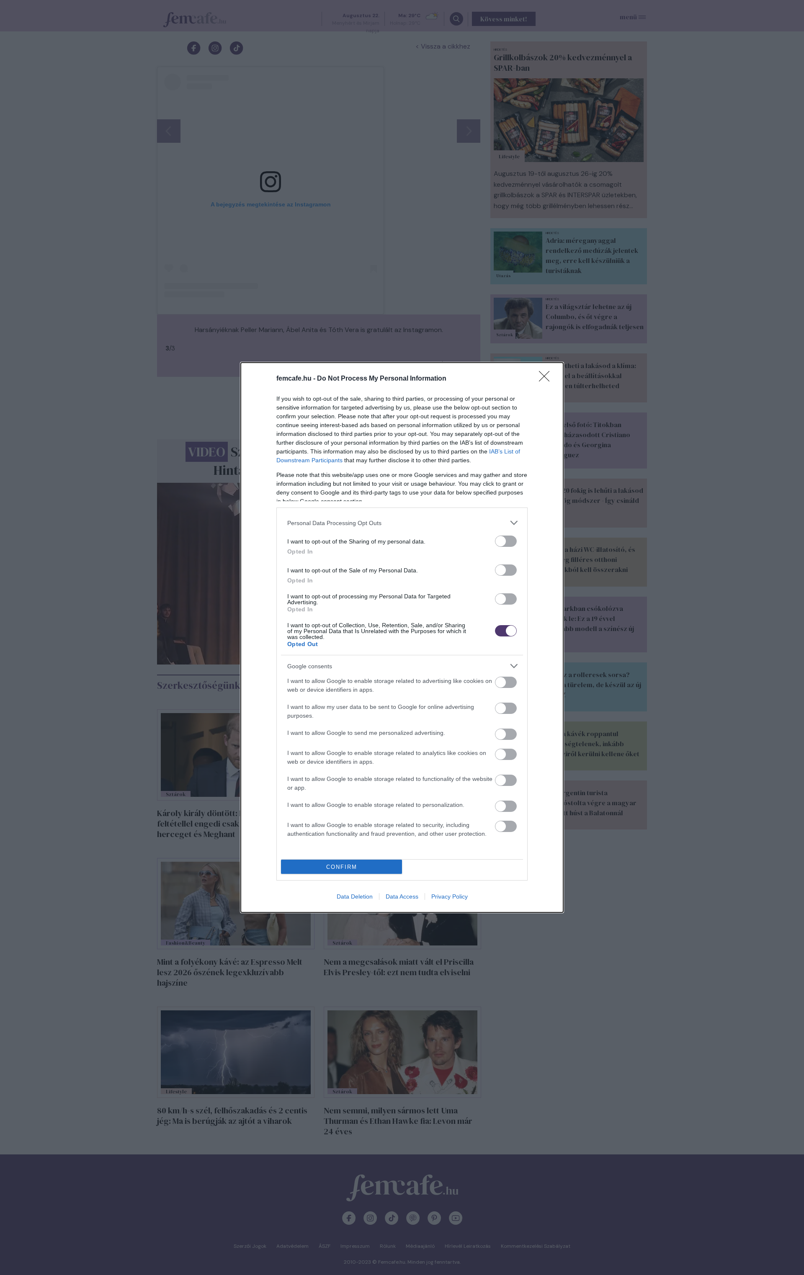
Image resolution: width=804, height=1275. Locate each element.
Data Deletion (355, 896)
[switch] (506, 541)
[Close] (547, 379)
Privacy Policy (449, 896)
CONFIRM (341, 867)
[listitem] (402, 522)
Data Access (402, 896)
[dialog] (402, 637)
